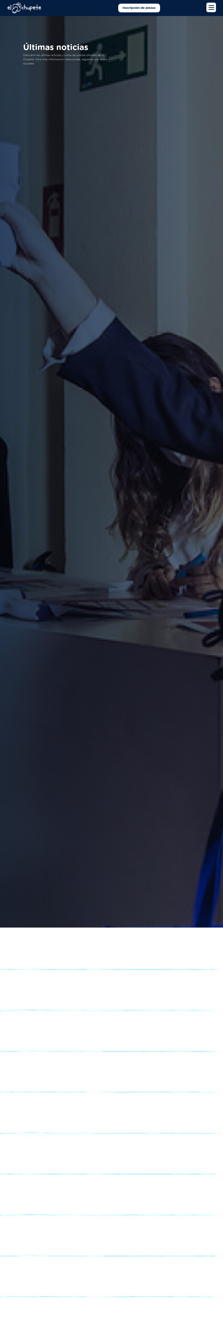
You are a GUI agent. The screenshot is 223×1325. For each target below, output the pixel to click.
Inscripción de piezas (139, 8)
